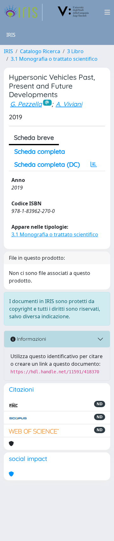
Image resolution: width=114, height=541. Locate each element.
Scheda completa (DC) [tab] (47, 164)
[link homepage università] (73, 12)
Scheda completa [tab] (39, 151)
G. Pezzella (26, 104)
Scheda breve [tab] (34, 137)
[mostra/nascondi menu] (107, 12)
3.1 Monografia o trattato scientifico (54, 58)
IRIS (8, 51)
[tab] (93, 164)
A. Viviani (69, 104)
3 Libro (75, 51)
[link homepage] (23, 12)
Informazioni (31, 339)
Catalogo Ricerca (40, 51)
